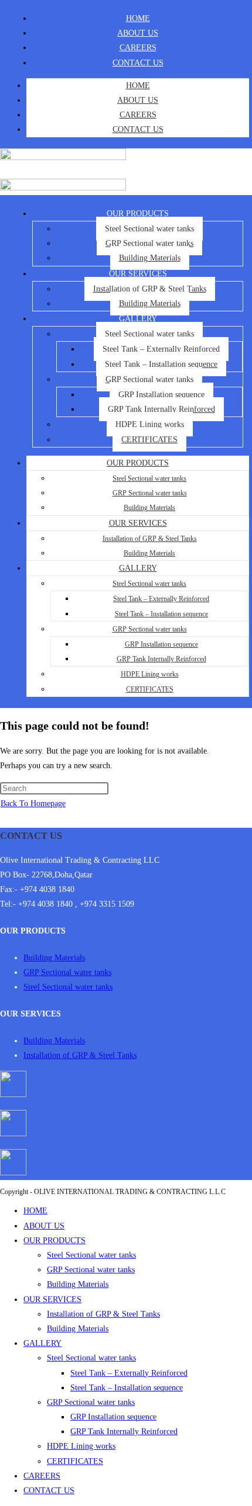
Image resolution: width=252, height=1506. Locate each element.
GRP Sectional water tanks (149, 243)
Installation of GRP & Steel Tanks (149, 288)
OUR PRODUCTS (138, 213)
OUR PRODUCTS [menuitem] (54, 1240)
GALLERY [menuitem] (42, 1343)
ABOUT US (137, 33)
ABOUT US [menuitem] (43, 1226)
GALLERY (138, 318)
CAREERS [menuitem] (41, 1476)
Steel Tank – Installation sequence (161, 364)
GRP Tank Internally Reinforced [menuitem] (124, 1431)
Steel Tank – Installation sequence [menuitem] (126, 1387)
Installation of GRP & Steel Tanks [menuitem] (103, 1314)
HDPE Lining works (149, 424)
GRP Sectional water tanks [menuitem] (91, 1269)
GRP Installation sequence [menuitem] (113, 1417)
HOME (138, 18)
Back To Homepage (33, 803)
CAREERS (138, 47)
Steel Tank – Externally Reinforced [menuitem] (129, 1373)
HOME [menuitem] (35, 1210)
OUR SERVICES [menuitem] (52, 1299)
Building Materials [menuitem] (77, 1284)
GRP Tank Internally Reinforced (161, 409)
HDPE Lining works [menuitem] (81, 1446)
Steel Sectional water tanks (149, 228)
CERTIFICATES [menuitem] (75, 1461)
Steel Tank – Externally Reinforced (161, 349)
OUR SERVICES (138, 273)
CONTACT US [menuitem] (48, 1490)
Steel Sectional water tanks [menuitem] (91, 1255)
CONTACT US (138, 62)
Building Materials (150, 258)
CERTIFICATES (149, 439)
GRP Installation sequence (161, 394)
